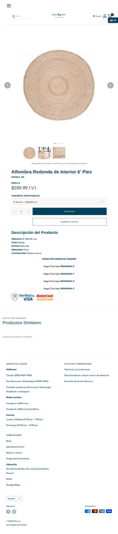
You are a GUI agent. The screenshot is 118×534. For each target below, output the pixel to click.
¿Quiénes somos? (15, 446)
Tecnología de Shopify (16, 524)
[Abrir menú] (9, 6)
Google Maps (13, 484)
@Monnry (23, 403)
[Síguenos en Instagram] (14, 511)
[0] (110, 16)
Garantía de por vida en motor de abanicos (86, 375)
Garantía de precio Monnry (78, 381)
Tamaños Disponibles (25, 195)
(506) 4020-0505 (23, 375)
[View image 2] (44, 153)
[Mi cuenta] (104, 16)
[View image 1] (29, 153)
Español (11, 498)
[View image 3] (59, 153)
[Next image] (110, 85)
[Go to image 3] (62, 143)
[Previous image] (7, 85)
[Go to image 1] (55, 143)
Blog (8, 440)
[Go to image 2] (59, 143)
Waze (9, 478)
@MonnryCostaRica (28, 408)
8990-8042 (42, 381)
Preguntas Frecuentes (17, 458)
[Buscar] (13, 16)
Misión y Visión (14, 452)
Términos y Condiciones (77, 369)
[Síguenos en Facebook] (8, 511)
